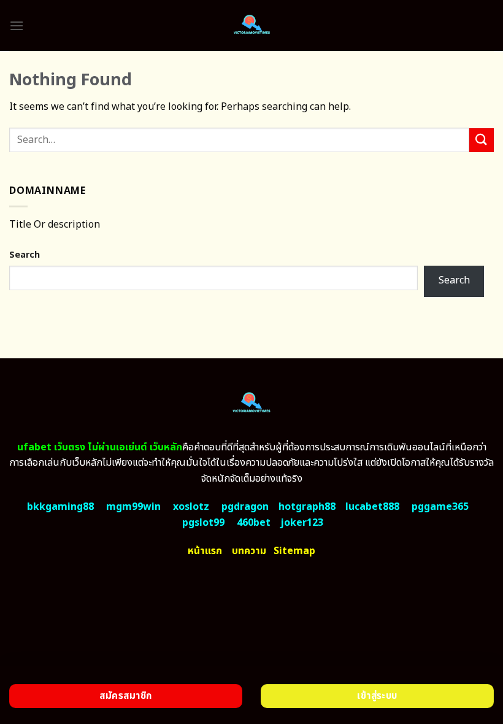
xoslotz (191, 506)
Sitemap (294, 551)
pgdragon (245, 506)
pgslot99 (203, 522)
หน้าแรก (205, 551)
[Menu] (16, 25)
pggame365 (440, 506)
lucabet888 (372, 506)
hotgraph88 (307, 506)
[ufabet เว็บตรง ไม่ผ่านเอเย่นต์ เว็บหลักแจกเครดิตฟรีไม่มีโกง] (252, 25)
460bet (254, 522)
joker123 (301, 522)
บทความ (249, 551)
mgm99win (133, 506)
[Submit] (481, 140)
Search (24, 254)
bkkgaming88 (60, 506)
